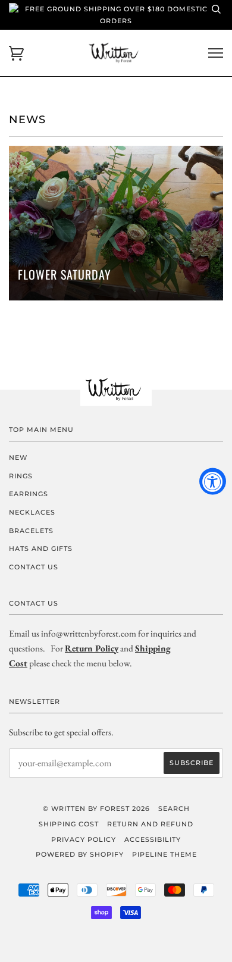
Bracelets (31, 531)
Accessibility (152, 839)
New (18, 457)
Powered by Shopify (80, 854)
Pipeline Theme (164, 854)
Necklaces (32, 512)
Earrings (28, 494)
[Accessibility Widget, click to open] (212, 481)
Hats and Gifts (41, 548)
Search (174, 808)
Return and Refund (150, 824)
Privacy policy (83, 839)
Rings (21, 476)
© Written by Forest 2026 (96, 808)
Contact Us (33, 567)
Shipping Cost (69, 824)
